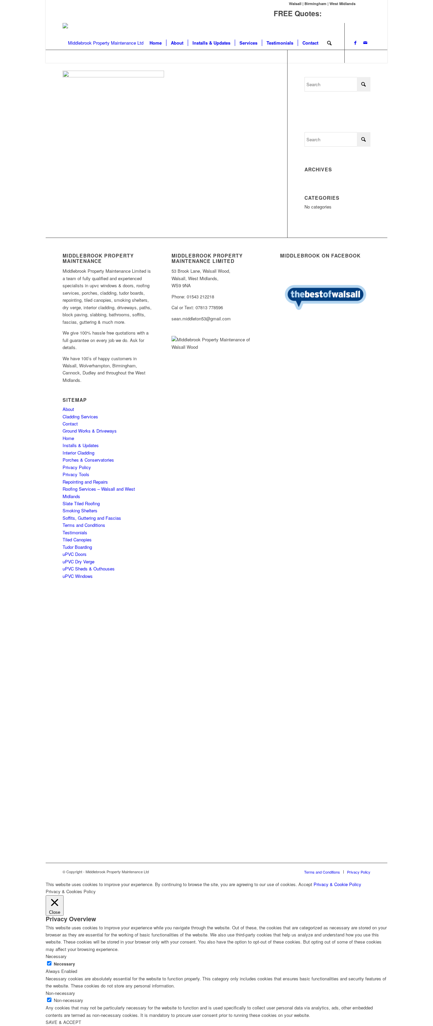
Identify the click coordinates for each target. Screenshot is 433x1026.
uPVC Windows (78, 576)
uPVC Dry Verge (78, 561)
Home (68, 438)
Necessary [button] (56, 956)
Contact (70, 423)
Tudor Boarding (77, 547)
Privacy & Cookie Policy (337, 884)
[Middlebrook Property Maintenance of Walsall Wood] (103, 43)
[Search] (329, 43)
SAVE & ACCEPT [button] (63, 1022)
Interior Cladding (78, 452)
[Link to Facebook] (355, 43)
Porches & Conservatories (88, 460)
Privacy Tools (76, 474)
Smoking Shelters (80, 510)
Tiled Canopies (77, 539)
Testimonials (75, 532)
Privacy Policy (77, 467)
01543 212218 (347, 13)
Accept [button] (305, 884)
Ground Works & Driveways (90, 431)
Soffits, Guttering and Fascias (92, 518)
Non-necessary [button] (60, 993)
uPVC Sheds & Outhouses (89, 568)
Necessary (64, 964)
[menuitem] (155, 43)
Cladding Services (80, 416)
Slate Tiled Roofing (81, 503)
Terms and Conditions (84, 525)
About (68, 409)
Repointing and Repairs (85, 482)
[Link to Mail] (365, 43)
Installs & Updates (81, 445)
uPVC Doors (75, 554)
